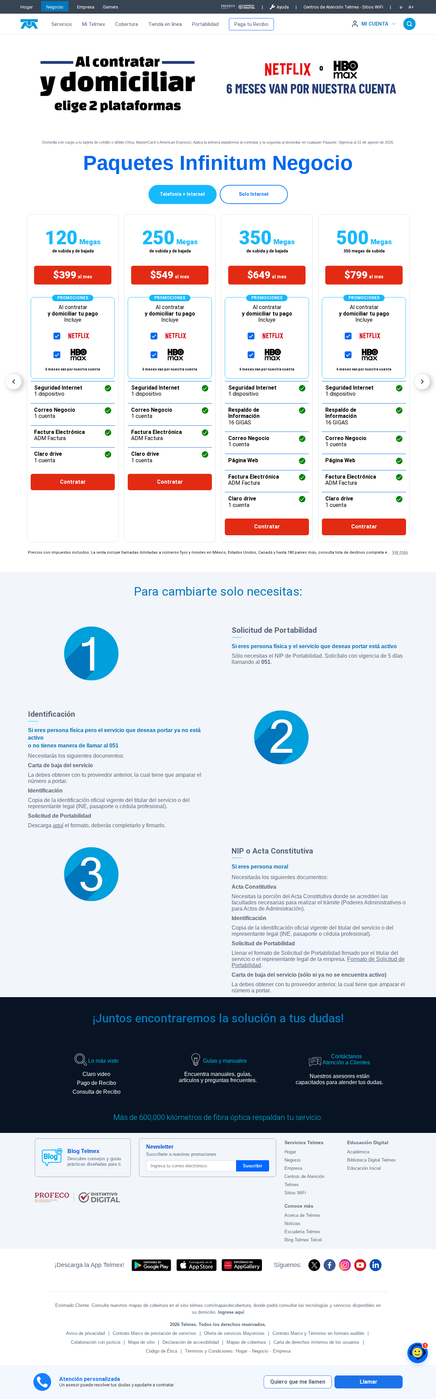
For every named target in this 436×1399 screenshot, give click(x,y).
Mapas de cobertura (246, 1342)
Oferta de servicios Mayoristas (234, 1333)
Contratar (73, 482)
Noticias (292, 1223)
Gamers (110, 7)
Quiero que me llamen (297, 1382)
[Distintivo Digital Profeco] (155, 1197)
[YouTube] (360, 1265)
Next (422, 381)
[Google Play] (151, 1265)
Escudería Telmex (302, 1231)
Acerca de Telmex (302, 1215)
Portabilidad (205, 24)
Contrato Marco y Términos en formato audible (318, 1333)
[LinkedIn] (376, 1265)
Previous (13, 381)
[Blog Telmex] (52, 1157)
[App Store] (196, 1265)
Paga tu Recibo (251, 24)
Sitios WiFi (295, 1192)
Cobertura (126, 24)
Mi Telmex (93, 24)
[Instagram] (345, 1265)
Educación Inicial (364, 1168)
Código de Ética (161, 1351)
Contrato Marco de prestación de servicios (154, 1333)
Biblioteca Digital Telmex (371, 1160)
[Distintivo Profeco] (238, 7)
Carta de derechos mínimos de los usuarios (316, 1342)
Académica (358, 1151)
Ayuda (283, 7)
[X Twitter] (314, 1265)
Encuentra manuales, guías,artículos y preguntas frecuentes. (218, 1077)
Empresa (85, 7)
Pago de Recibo (96, 1083)
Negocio (54, 7)
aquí (58, 825)
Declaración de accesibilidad (190, 1342)
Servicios (61, 24)
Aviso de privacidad (85, 1333)
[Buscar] (409, 24)
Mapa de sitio (141, 1342)
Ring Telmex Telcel (303, 1239)
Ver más (400, 552)
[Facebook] (330, 1265)
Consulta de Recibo (97, 1092)
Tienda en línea (165, 24)
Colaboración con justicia (95, 1342)
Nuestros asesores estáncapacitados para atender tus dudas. (339, 1079)
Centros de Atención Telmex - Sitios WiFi (343, 7)
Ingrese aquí (231, 1312)
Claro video (96, 1074)
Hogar (26, 7)
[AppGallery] (242, 1265)
